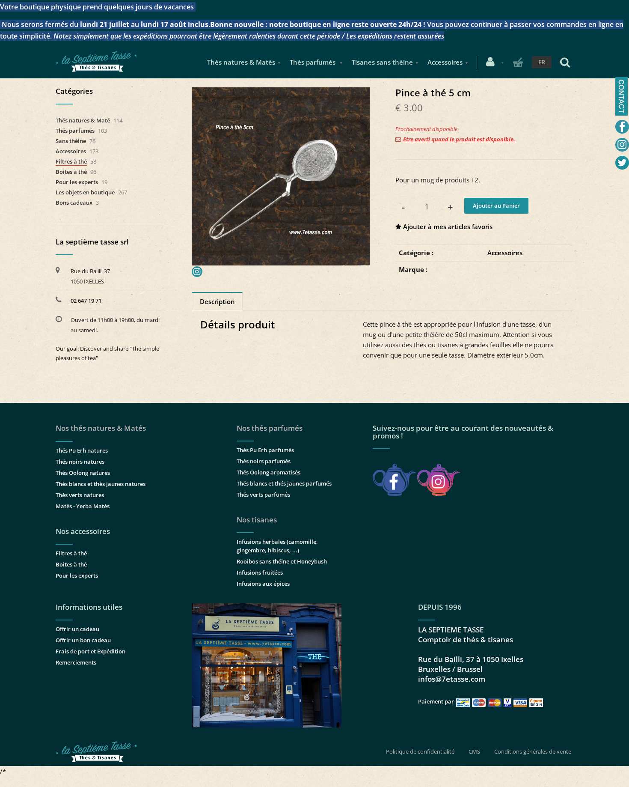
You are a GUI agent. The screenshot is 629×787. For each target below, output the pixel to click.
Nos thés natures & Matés (101, 428)
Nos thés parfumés (270, 428)
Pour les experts (77, 182)
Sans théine (71, 141)
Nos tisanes (257, 520)
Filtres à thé (71, 161)
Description (217, 301)
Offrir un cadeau (77, 629)
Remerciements (76, 662)
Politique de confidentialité (420, 751)
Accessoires (445, 62)
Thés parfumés (313, 62)
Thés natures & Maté (83, 120)
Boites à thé (71, 172)
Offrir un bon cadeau (83, 640)
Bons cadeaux (74, 202)
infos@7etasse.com (451, 679)
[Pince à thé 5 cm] (281, 93)
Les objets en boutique (85, 192)
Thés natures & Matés (241, 62)
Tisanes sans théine (382, 62)
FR (541, 62)
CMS (474, 751)
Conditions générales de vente (532, 751)
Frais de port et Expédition (90, 651)
